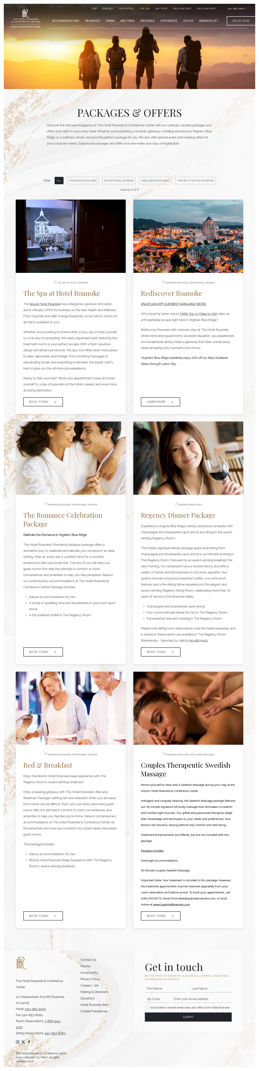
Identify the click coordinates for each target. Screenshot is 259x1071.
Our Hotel (126, 8)
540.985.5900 (198, 640)
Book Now (241, 20)
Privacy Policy (90, 979)
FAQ (94, 8)
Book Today (39, 401)
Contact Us (88, 960)
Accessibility (89, 972)
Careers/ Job (89, 985)
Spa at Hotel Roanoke (45, 304)
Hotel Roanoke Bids (94, 1005)
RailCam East (182, 8)
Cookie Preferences (94, 1011)
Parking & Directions (94, 992)
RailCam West (207, 8)
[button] (65, 20)
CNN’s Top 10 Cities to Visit (198, 314)
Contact (108, 8)
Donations (87, 998)
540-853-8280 (55, 1033)
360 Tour (161, 8)
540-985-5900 (236, 8)
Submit (188, 1017)
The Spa (144, 8)
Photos (85, 966)
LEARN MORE (156, 401)
